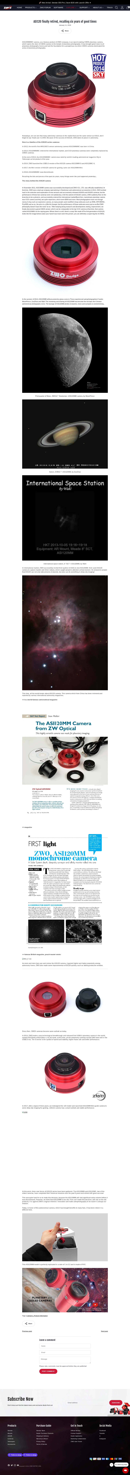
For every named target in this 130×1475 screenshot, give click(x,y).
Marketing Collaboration (78, 1438)
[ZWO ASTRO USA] (7, 7)
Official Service (75, 1430)
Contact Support (76, 1433)
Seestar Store (40, 1430)
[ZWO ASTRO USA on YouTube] (18, 1465)
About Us (97, 8)
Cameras (10, 1438)
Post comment (48, 1371)
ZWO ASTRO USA (35, 1466)
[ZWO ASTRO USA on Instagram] (15, 1465)
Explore (70, 8)
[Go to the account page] (122, 7)
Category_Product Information (37, 1316)
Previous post (27, 1331)
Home (19, 8)
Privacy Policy (40, 1441)
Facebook (102, 1430)
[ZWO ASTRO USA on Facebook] (9, 1465)
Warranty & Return (42, 1438)
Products (30, 8)
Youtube (102, 1433)
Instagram (102, 1438)
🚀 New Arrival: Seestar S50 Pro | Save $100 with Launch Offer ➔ (65, 3)
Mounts (10, 1433)
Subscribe (116, 1402)
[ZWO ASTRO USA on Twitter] (12, 1465)
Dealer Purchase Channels (44, 1433)
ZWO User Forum (76, 1441)
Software (58, 8)
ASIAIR (10, 1436)
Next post (104, 1331)
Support (84, 8)
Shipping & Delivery (42, 1436)
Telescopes (11, 1441)
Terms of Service (41, 1444)
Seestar (10, 1430)
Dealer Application (76, 1436)
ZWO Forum (45, 8)
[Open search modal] (116, 7)
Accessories (11, 1444)
